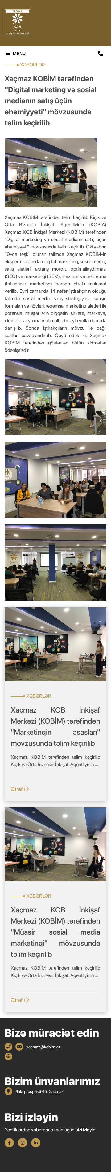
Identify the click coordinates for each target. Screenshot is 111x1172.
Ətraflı (18, 789)
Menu (19, 53)
